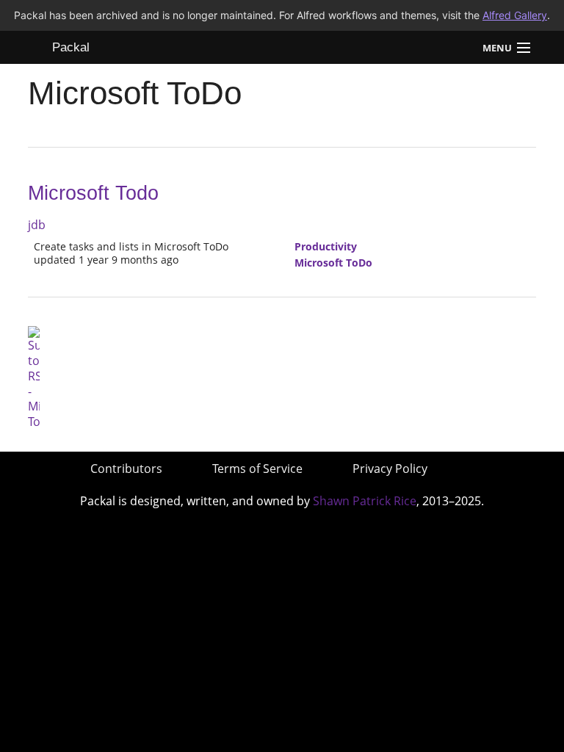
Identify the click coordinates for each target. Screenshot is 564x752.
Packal (71, 47)
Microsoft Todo (93, 193)
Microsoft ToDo (333, 263)
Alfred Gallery (514, 15)
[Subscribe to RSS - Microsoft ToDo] (34, 377)
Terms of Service (257, 468)
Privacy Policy (389, 468)
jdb (37, 225)
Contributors (126, 468)
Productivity (325, 246)
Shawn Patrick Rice (364, 501)
